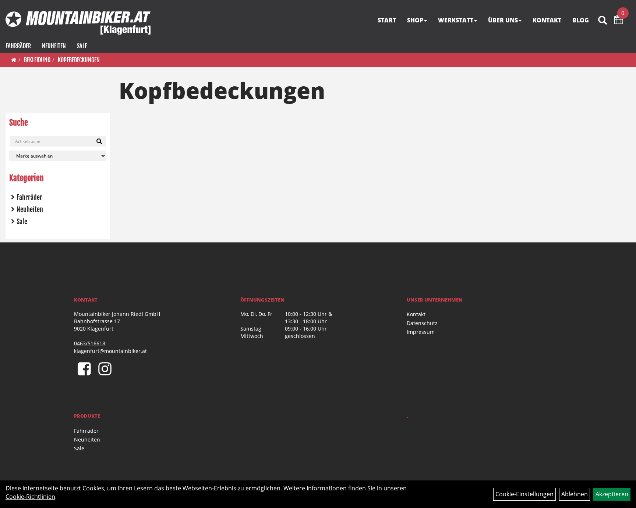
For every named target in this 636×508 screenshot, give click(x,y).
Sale (82, 46)
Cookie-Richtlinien (30, 497)
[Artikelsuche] (602, 21)
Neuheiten (54, 46)
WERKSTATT (455, 20)
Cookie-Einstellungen (524, 494)
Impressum (421, 331)
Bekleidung (37, 60)
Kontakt (416, 314)
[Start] (14, 60)
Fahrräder (18, 46)
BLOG (580, 20)
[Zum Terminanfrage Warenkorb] (618, 21)
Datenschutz (422, 323)
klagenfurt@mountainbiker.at (110, 350)
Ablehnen (574, 494)
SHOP (415, 20)
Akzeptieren (612, 494)
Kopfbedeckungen (79, 60)
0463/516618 (89, 343)
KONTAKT (547, 20)
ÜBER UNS (503, 20)
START (387, 20)
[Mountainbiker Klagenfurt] (78, 23)
